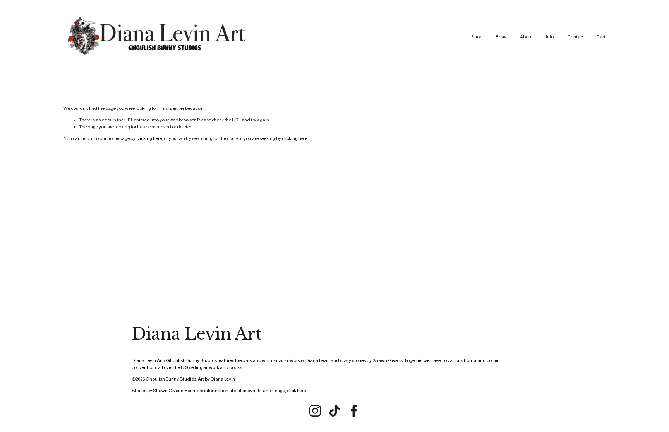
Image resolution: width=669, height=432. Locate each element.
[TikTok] (334, 411)
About (526, 36)
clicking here (149, 138)
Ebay (501, 36)
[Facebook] (354, 411)
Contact (575, 36)
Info (550, 36)
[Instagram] (315, 411)
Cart (601, 36)
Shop (476, 36)
